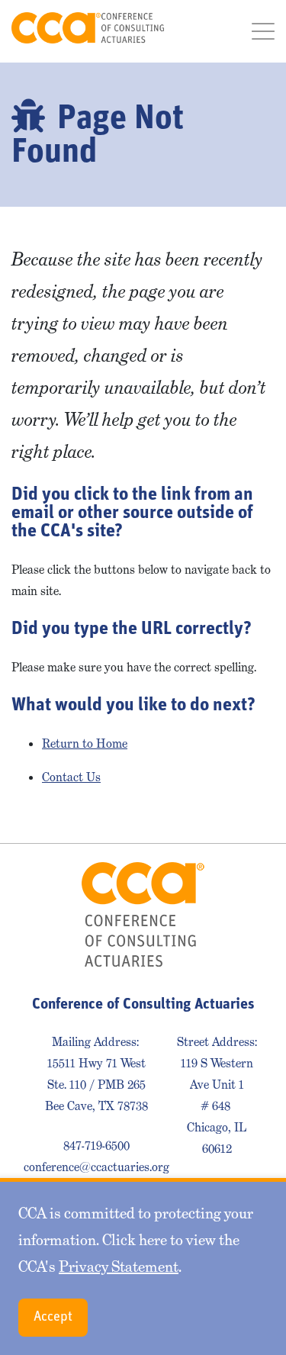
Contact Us (71, 777)
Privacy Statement (118, 1266)
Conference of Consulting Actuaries (87, 27)
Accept (53, 1317)
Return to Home (84, 743)
